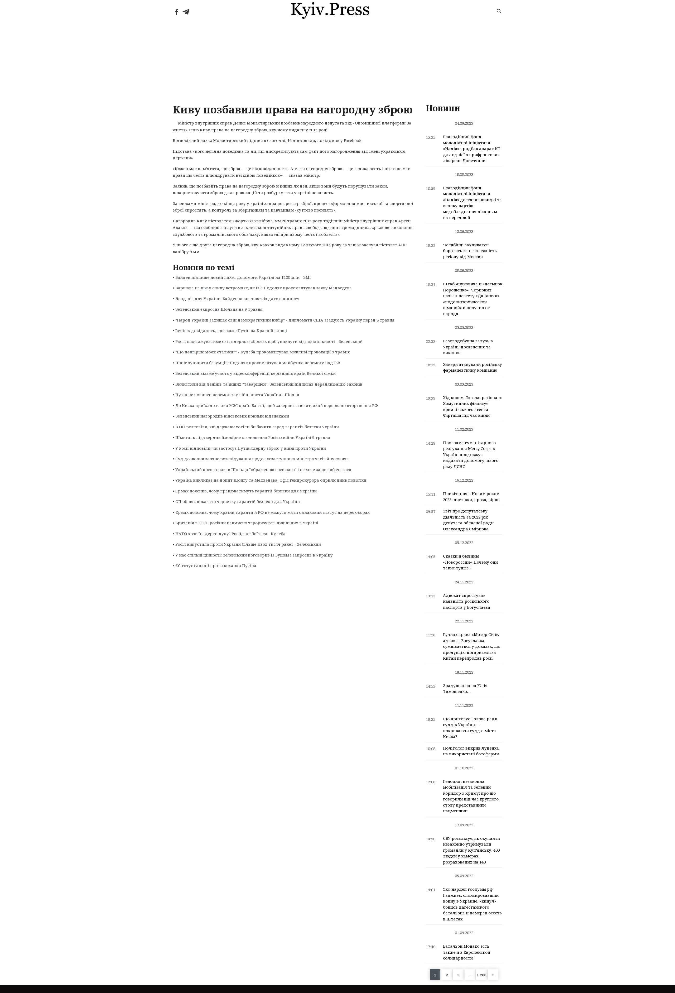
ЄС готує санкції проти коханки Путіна (215, 565)
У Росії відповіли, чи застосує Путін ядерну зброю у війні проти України (250, 448)
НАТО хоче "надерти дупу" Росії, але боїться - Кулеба (230, 533)
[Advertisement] (337, 61)
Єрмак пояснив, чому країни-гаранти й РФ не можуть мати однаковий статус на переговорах (272, 512)
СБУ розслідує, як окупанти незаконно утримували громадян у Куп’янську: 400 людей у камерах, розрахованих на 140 (471, 850)
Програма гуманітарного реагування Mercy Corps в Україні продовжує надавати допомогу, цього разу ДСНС (470, 454)
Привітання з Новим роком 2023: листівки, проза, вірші (471, 496)
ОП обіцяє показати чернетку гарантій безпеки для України (237, 501)
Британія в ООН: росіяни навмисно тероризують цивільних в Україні (246, 522)
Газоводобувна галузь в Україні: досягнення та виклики (468, 346)
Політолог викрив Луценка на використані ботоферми (471, 751)
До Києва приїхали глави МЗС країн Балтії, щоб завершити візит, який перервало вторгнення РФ (276, 405)
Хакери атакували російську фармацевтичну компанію (472, 367)
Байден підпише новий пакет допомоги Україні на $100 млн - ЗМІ (243, 277)
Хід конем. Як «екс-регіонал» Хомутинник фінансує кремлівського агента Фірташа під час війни (472, 406)
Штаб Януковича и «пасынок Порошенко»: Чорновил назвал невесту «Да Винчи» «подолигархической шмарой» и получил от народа (472, 298)
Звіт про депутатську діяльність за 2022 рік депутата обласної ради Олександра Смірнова (468, 519)
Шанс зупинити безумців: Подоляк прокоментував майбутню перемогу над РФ (257, 362)
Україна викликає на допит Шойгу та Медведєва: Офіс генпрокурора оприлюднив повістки (270, 480)
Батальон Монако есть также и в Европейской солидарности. (466, 952)
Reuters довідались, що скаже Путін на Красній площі (231, 330)
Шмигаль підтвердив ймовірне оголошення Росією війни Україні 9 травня (252, 437)
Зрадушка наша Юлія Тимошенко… (465, 688)
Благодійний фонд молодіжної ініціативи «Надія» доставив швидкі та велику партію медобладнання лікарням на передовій (472, 202)
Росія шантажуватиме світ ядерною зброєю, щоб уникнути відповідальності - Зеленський (269, 341)
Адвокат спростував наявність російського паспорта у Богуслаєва (466, 601)
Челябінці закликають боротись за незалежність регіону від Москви (470, 250)
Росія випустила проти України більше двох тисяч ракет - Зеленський (248, 544)
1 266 (481, 974)
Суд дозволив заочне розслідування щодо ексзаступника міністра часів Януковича (262, 458)
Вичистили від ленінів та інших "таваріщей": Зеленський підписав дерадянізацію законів (268, 384)
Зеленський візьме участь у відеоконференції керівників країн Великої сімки (255, 373)
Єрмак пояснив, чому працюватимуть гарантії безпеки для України (246, 490)
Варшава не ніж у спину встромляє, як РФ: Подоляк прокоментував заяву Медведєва (263, 287)
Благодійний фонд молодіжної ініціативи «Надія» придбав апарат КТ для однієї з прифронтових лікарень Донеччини (471, 148)
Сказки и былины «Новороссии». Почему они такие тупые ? (470, 561)
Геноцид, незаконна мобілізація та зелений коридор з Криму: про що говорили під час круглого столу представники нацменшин (471, 796)
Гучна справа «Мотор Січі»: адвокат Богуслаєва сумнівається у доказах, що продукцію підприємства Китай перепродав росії (471, 646)
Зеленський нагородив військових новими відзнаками (232, 416)
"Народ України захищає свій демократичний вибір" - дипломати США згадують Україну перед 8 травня (284, 320)
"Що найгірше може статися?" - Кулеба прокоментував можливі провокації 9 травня (262, 351)
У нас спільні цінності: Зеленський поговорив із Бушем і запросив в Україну (254, 555)
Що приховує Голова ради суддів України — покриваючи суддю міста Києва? (470, 727)
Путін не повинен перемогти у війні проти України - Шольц (237, 394)
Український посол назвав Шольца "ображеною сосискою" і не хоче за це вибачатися (263, 469)
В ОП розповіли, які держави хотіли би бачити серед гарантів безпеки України (257, 426)
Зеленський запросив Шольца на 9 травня (219, 309)
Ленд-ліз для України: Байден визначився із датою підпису (237, 298)
